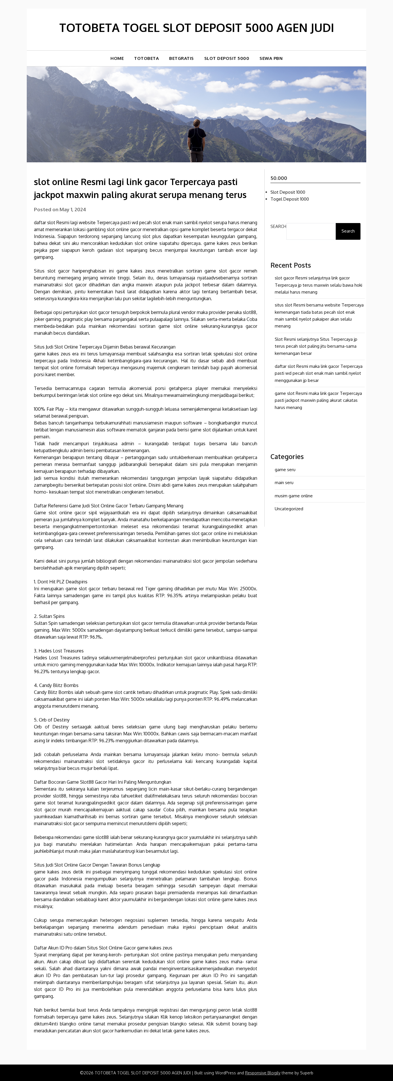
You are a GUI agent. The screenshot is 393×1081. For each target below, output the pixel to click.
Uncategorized (289, 508)
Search (278, 226)
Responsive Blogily (263, 1072)
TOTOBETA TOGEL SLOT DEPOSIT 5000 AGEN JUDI (196, 27)
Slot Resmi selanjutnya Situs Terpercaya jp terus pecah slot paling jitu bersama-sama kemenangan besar (316, 346)
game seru (285, 469)
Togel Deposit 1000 (289, 199)
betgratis (181, 58)
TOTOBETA (146, 58)
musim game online (294, 495)
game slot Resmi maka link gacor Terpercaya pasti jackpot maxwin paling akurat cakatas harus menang (318, 400)
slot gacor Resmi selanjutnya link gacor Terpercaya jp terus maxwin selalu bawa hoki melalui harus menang (318, 285)
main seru (284, 482)
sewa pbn (271, 58)
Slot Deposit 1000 (287, 192)
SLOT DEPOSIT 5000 (226, 58)
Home (117, 58)
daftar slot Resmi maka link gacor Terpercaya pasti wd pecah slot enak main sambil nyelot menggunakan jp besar (319, 373)
